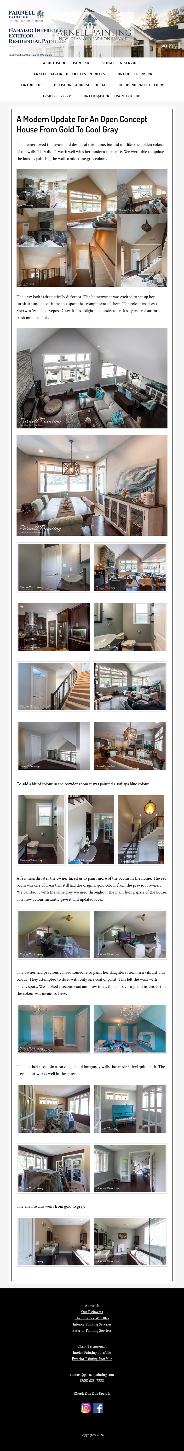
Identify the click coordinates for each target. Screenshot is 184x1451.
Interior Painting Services (92, 1324)
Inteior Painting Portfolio (92, 1352)
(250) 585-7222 (92, 1380)
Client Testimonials (92, 1346)
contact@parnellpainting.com (92, 1374)
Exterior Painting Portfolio (92, 1358)
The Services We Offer (92, 1318)
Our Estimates (92, 1311)
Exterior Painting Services (92, 1330)
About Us (92, 1305)
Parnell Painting (92, 29)
